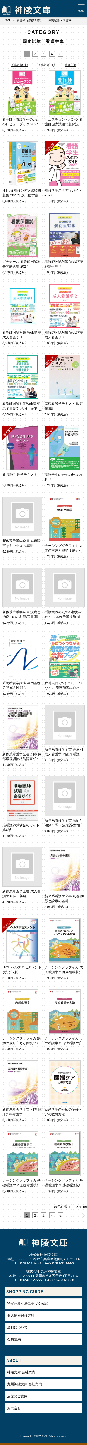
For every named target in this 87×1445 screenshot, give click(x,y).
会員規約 (14, 1339)
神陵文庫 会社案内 (21, 1372)
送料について (17, 1327)
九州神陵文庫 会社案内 (24, 1384)
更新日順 (70, 65)
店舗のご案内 (17, 1396)
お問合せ (14, 1408)
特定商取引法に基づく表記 (27, 1303)
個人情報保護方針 (20, 1315)
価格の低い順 (19, 65)
